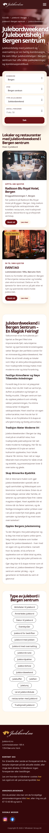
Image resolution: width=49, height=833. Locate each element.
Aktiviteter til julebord (24, 607)
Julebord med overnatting (24, 646)
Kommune (10, 76)
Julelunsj (25, 685)
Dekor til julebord (24, 620)
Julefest (33, 679)
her (39, 776)
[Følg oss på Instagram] (5, 819)
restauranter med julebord (24, 698)
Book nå (11, 222)
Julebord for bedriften (24, 633)
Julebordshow (24, 665)
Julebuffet (17, 679)
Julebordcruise (24, 652)
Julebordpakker (24, 659)
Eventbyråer (24, 626)
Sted (8, 87)
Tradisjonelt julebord (24, 705)
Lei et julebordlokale (24, 692)
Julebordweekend (24, 672)
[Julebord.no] (13, 4)
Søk (24, 120)
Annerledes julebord (24, 613)
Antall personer (14, 109)
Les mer (24, 222)
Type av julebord (14, 98)
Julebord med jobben (25, 639)
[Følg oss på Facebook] (12, 819)
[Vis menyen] (44, 4)
